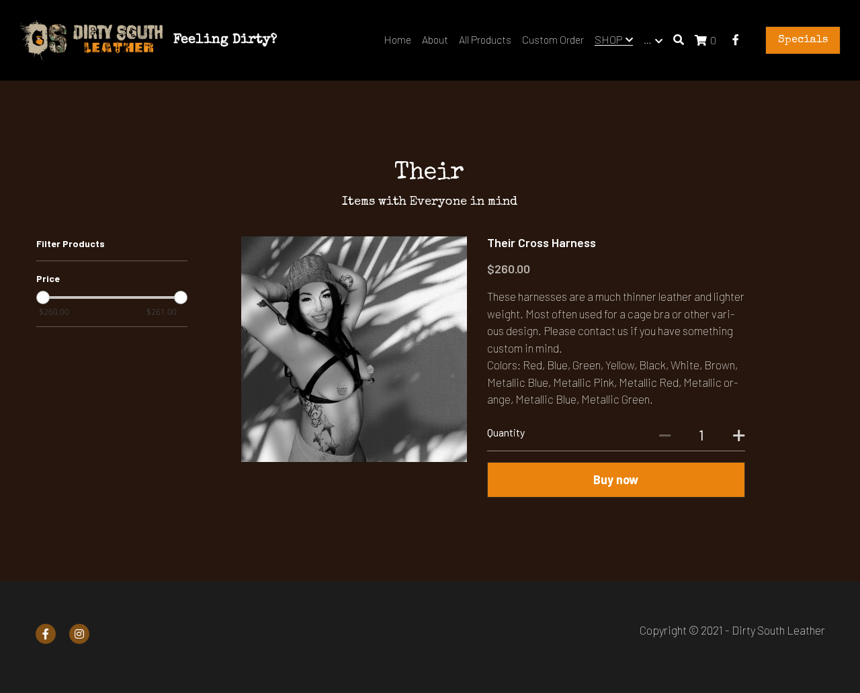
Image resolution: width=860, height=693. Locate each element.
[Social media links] (735, 39)
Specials (803, 40)
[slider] (43, 298)
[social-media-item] (46, 634)
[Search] (678, 39)
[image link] (91, 39)
